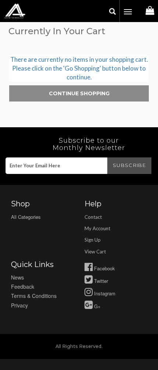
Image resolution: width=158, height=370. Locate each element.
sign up (93, 240)
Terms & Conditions (34, 295)
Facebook (104, 268)
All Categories (26, 216)
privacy (19, 305)
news (17, 277)
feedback (22, 286)
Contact (93, 217)
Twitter (100, 280)
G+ (97, 306)
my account (97, 228)
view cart (95, 252)
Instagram (104, 293)
